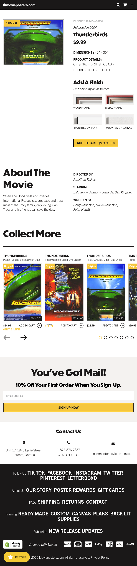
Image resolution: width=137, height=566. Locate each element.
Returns (73, 501)
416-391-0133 (68, 455)
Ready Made (33, 513)
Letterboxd (82, 477)
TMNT (132, 256)
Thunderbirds (15, 256)
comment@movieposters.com (113, 453)
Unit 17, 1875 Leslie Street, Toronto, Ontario (24, 452)
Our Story (39, 489)
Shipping (49, 501)
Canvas (81, 513)
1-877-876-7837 (68, 449)
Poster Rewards (74, 489)
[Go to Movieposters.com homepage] (19, 5)
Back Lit (120, 513)
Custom (60, 513)
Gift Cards (111, 489)
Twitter (113, 472)
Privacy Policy (100, 557)
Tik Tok (36, 472)
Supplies (69, 519)
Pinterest (52, 477)
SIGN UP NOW (68, 407)
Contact (96, 501)
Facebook (59, 472)
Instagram (87, 472)
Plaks (100, 513)
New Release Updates (76, 530)
